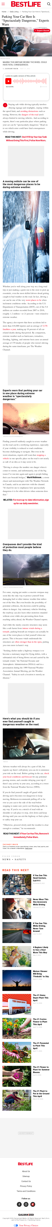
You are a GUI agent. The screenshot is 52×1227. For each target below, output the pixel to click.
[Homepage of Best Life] (25, 1163)
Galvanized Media (20, 1218)
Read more (28, 848)
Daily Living (14, 12)
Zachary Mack (11, 68)
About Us (26, 1171)
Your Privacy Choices (28, 1225)
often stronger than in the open (28, 641)
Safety (20, 859)
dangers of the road (30, 114)
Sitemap (26, 1176)
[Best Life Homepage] (26, 4)
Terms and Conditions (26, 1191)
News (6, 859)
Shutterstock (5, 58)
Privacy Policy (26, 1186)
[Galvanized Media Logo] (26, 1215)
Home (4, 12)
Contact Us (26, 1181)
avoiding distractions (29, 111)
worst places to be (33, 299)
